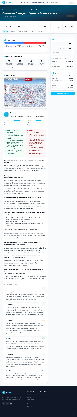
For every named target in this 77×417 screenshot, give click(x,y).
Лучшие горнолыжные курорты (35, 2)
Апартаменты (55, 2)
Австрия (23, 2)
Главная (4, 9)
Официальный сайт (63, 93)
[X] (7, 403)
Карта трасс (23, 31)
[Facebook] (11, 403)
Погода (14, 31)
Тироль (17, 9)
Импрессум (43, 394)
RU (71, 2)
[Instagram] (3, 403)
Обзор (6, 31)
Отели (47, 2)
